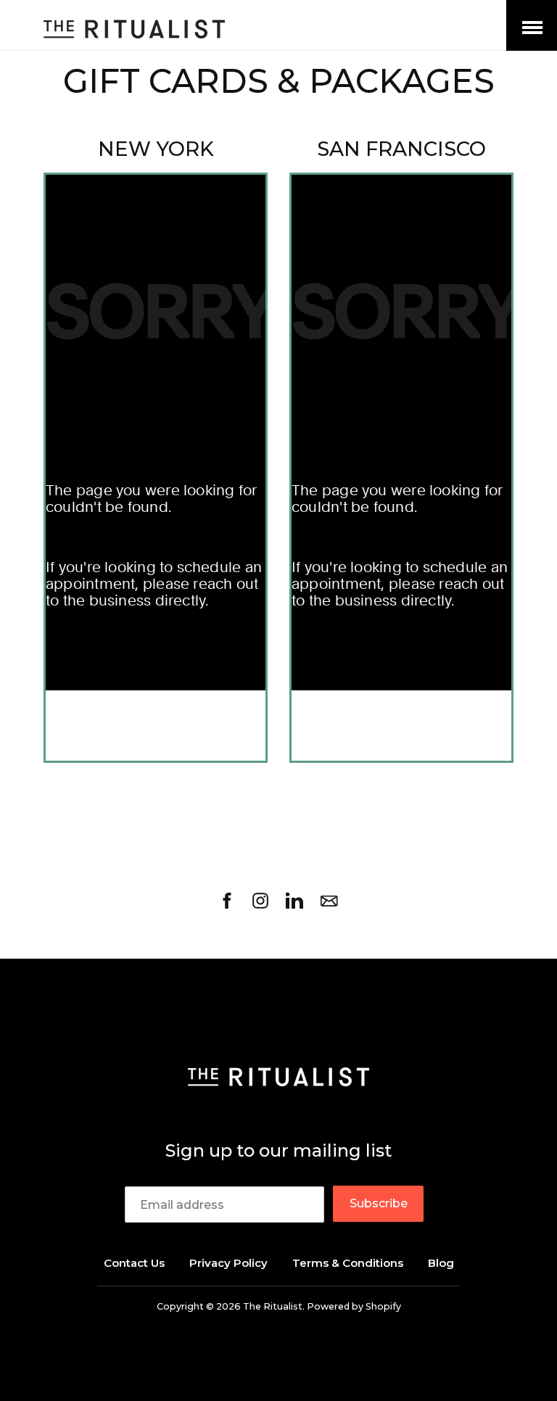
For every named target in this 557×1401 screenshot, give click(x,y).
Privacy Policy (228, 1263)
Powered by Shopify (354, 1306)
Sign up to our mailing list (278, 1150)
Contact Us (134, 1263)
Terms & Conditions (347, 1263)
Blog (441, 1263)
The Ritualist (272, 1306)
